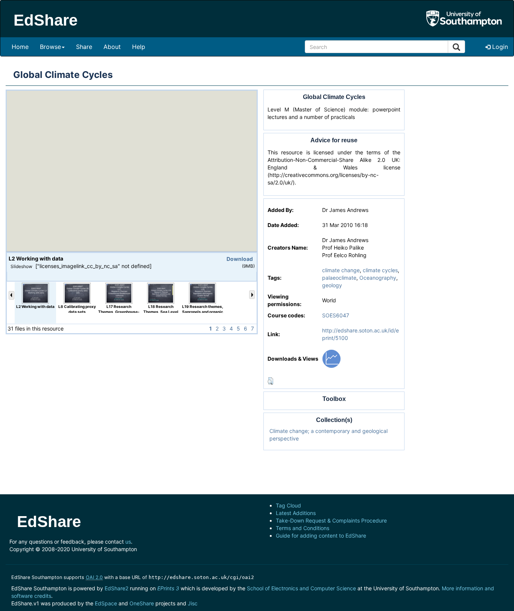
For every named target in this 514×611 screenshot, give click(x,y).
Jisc (193, 603)
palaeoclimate (339, 277)
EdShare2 (116, 588)
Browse (50, 46)
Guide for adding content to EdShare (321, 535)
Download (240, 259)
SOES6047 (335, 315)
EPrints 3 (168, 588)
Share (84, 46)
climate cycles (380, 270)
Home (20, 46)
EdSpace (106, 603)
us (128, 541)
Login (499, 46)
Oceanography (377, 277)
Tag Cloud (288, 505)
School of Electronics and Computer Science (301, 588)
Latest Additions (296, 513)
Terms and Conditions (302, 528)
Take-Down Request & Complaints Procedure (331, 520)
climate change (341, 270)
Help (138, 46)
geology (332, 285)
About (112, 46)
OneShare (141, 603)
